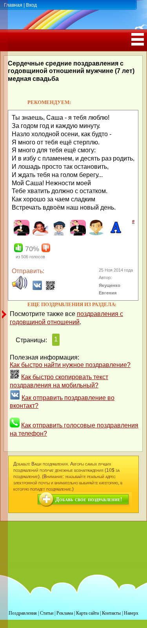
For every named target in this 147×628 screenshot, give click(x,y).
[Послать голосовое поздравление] (19, 288)
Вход (31, 5)
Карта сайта (87, 613)
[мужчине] (96, 234)
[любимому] (39, 234)
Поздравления (23, 613)
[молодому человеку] (58, 234)
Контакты (111, 613)
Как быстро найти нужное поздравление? (70, 364)
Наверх (131, 613)
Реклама (64, 613)
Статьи (46, 613)
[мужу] (77, 234)
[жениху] (20, 234)
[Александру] (114, 234)
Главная (13, 5)
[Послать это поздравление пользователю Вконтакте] (37, 288)
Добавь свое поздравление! (88, 499)
